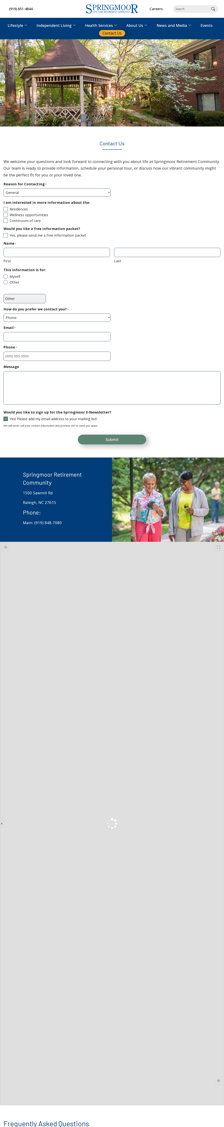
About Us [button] (134, 25)
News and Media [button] (172, 25)
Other (14, 282)
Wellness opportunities (29, 215)
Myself (15, 276)
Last (117, 261)
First (7, 261)
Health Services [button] (99, 25)
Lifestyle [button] (15, 25)
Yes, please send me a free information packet (48, 235)
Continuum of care (25, 220)
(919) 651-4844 (21, 8)
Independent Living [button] (54, 25)
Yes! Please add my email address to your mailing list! (53, 419)
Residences (19, 209)
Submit (112, 439)
